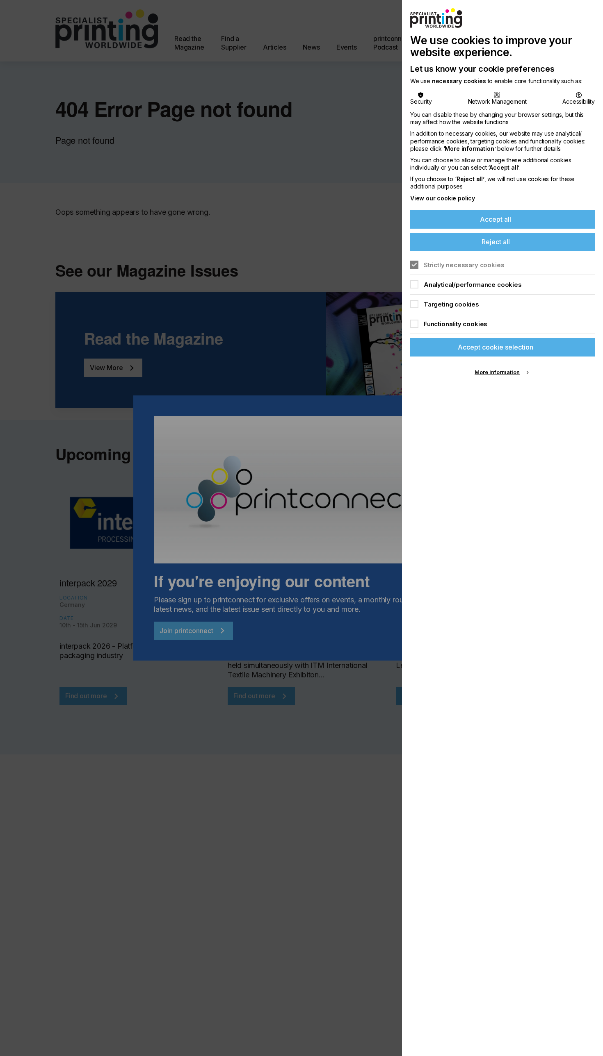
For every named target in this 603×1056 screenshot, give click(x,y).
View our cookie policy (442, 198)
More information (497, 372)
